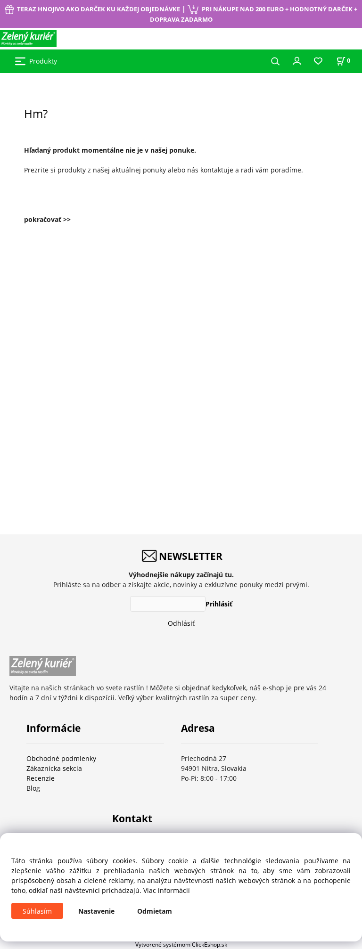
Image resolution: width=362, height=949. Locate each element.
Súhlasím (37, 911)
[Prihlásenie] (297, 60)
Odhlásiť (181, 623)
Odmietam (154, 911)
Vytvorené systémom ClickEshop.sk (181, 944)
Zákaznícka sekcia (54, 768)
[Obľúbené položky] (318, 61)
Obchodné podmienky (61, 758)
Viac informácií (166, 890)
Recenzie (40, 778)
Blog (33, 788)
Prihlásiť (219, 603)
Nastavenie (96, 911)
